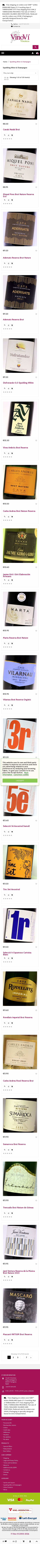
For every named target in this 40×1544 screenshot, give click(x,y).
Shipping (6, 1458)
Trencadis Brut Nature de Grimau (18, 1207)
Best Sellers (7, 1451)
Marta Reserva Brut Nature (15, 638)
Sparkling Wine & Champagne (12, 1485)
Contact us (16, 26)
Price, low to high (8, 73)
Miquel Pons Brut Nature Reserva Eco (18, 195)
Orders (5, 1427)
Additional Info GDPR (10, 1467)
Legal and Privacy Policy (10, 1460)
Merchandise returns (9, 1425)
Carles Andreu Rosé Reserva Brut (18, 1081)
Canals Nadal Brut (11, 129)
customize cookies (21, 775)
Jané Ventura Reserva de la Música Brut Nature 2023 (19, 1272)
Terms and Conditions (10, 1463)
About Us (6, 1465)
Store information (8, 1375)
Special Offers (7, 1446)
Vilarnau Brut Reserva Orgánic (17, 699)
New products (7, 1449)
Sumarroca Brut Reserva (14, 1144)
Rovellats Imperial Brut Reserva (17, 1017)
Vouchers (6, 1434)
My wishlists (7, 1437)
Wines (5, 1489)
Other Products (8, 1487)
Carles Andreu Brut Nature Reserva (19, 511)
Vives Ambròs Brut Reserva (15, 447)
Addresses (6, 1432)
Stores (5, 1474)
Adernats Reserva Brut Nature (17, 258)
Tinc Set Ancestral (11, 889)
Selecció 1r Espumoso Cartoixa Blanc (17, 953)
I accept (20, 780)
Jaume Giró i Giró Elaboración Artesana (16, 575)
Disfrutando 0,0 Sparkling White (18, 383)
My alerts (6, 1439)
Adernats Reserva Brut (13, 319)
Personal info (7, 1423)
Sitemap (6, 1472)
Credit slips (6, 1430)
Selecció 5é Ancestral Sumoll (16, 826)
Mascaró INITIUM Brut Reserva (17, 1334)
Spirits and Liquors (9, 1482)
